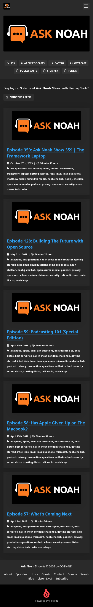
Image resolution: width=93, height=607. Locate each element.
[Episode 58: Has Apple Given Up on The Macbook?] (46, 398)
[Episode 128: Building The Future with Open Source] (46, 216)
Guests (46, 574)
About (8, 574)
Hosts (34, 574)
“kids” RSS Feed (20, 97)
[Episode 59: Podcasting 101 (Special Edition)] (46, 307)
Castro (59, 63)
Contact (59, 574)
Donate (72, 574)
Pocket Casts (28, 70)
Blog (31, 578)
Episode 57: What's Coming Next (39, 514)
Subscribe (62, 578)
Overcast (80, 63)
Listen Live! (45, 578)
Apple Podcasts (34, 63)
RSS (13, 63)
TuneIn (72, 70)
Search (84, 574)
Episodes (21, 574)
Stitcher (52, 70)
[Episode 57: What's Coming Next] (46, 489)
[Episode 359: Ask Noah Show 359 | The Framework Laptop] (46, 125)
